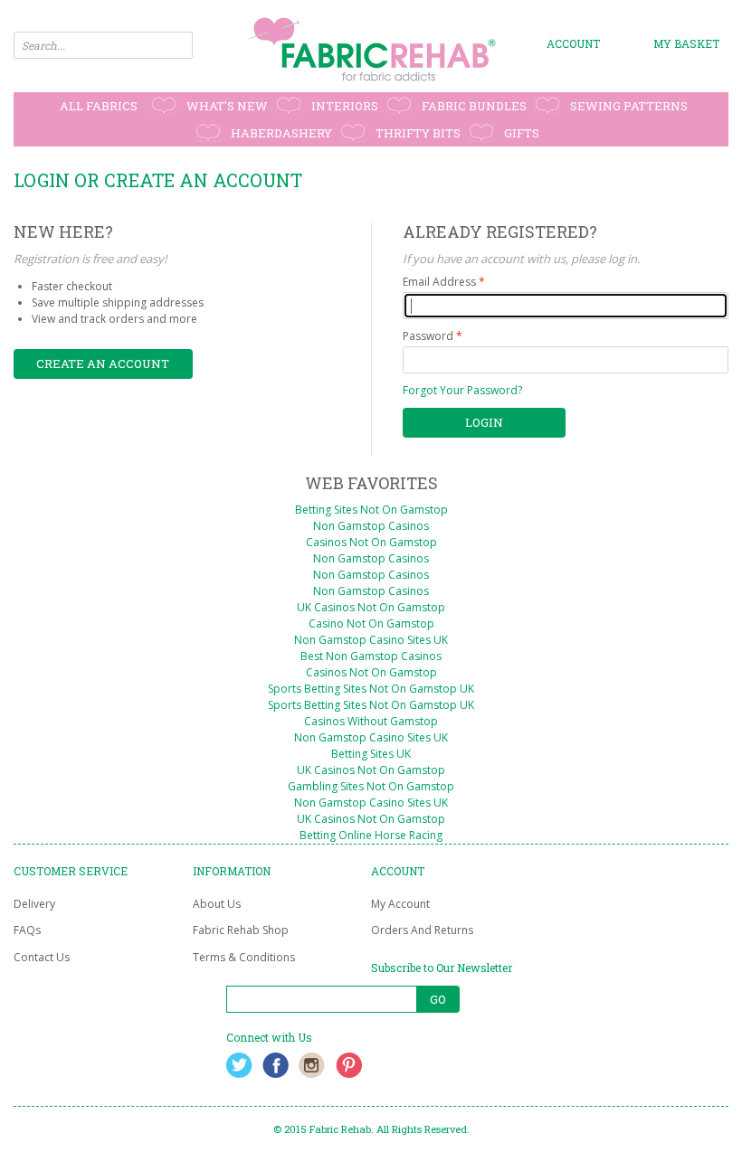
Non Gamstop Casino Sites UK (371, 639)
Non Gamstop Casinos (371, 526)
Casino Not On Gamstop (371, 623)
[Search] (179, 45)
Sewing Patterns (629, 106)
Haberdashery (281, 133)
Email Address (439, 281)
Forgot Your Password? (462, 390)
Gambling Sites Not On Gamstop (371, 786)
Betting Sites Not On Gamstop (371, 509)
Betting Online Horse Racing (371, 835)
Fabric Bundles (474, 106)
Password (428, 336)
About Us (217, 903)
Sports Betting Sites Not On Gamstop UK (371, 688)
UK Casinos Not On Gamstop (371, 607)
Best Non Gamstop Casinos (371, 656)
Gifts (521, 133)
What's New (227, 106)
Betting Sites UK (371, 753)
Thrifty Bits (418, 133)
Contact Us (42, 957)
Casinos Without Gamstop (371, 721)
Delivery (34, 903)
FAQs (27, 930)
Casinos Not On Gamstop (371, 542)
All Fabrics (99, 106)
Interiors (344, 106)
